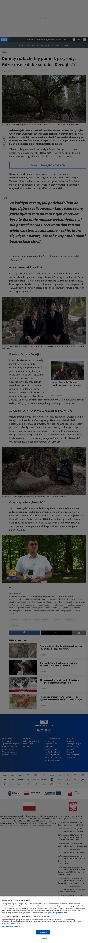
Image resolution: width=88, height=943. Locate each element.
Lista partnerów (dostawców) (12, 926)
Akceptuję (43, 932)
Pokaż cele (43, 939)
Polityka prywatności (60, 913)
